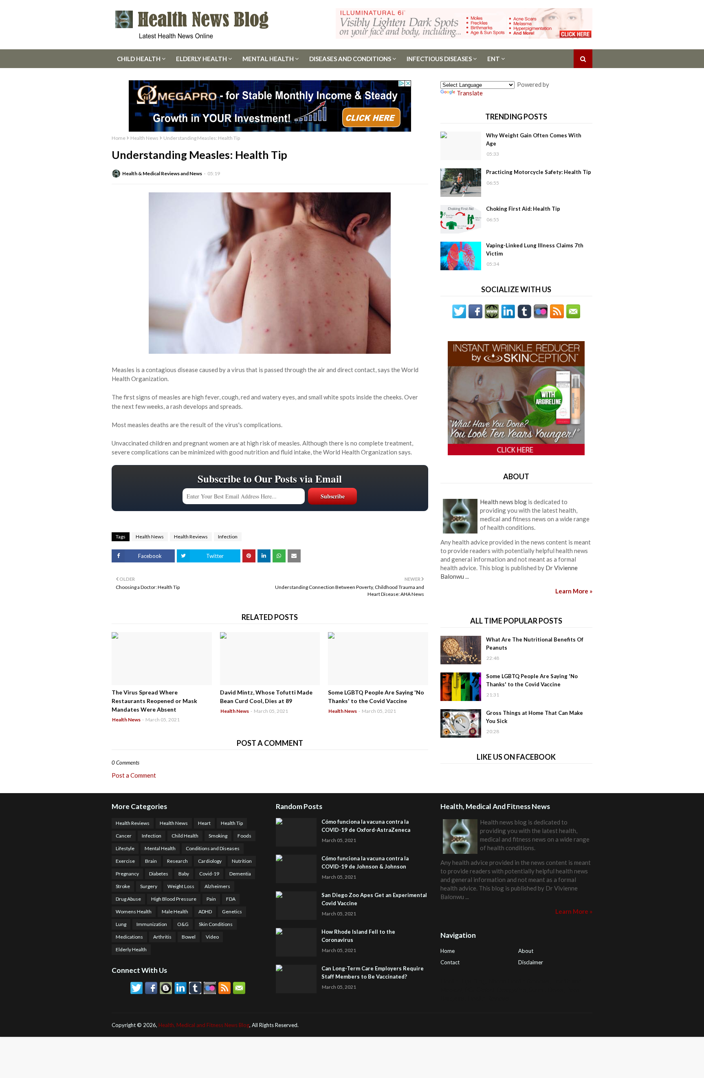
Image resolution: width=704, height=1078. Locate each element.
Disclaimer (530, 962)
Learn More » (573, 591)
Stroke (123, 886)
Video (212, 937)
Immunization (151, 924)
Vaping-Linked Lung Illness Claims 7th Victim (534, 249)
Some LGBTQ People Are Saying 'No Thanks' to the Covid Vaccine (376, 696)
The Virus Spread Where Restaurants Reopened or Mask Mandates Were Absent (154, 701)
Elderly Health (201, 58)
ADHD (205, 911)
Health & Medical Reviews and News (162, 173)
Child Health (139, 58)
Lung (121, 924)
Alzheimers (217, 886)
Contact (450, 962)
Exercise (125, 861)
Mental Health (268, 58)
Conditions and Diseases (213, 848)
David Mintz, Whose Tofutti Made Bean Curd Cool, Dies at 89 (266, 696)
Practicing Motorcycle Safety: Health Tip (538, 172)
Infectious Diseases (439, 58)
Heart (204, 823)
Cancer (124, 836)
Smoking (218, 836)
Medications (129, 937)
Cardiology (210, 861)
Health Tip (232, 823)
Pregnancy (127, 874)
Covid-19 (209, 874)
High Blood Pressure (173, 899)
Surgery (148, 886)
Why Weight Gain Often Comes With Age (533, 139)
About (525, 951)
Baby (183, 874)
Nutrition (242, 861)
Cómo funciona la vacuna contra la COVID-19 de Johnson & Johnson (365, 862)
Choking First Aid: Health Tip (523, 208)
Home (118, 138)
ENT (493, 58)
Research (177, 861)
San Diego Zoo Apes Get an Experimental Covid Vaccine (374, 899)
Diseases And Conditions (350, 58)
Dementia (240, 874)
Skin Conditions (216, 924)
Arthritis (162, 937)
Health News (144, 138)
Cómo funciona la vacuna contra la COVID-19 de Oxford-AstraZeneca (365, 825)
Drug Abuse (128, 899)
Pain (211, 899)
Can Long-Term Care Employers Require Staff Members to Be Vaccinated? (372, 972)
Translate (470, 93)
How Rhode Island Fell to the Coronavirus (358, 935)
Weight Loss (180, 886)
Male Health (175, 911)
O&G (183, 924)
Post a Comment (134, 775)
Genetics (232, 911)
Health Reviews (191, 536)
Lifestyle (125, 848)
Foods (244, 836)
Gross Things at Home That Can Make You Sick (534, 717)
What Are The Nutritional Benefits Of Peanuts (534, 643)
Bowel (189, 937)
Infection (228, 536)
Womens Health (134, 911)
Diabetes (158, 874)
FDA (230, 899)
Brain (151, 861)
